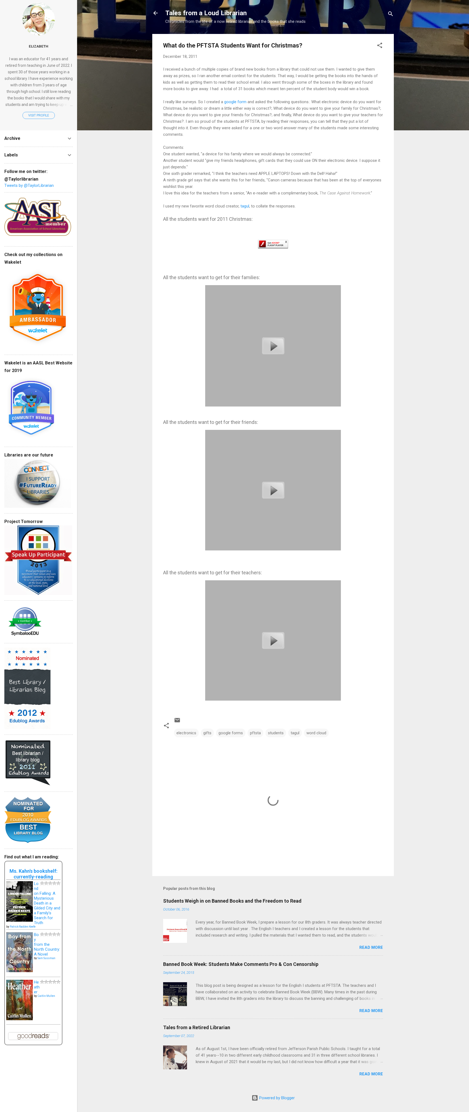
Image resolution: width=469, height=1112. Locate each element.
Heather (37, 987)
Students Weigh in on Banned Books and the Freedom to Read (232, 901)
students (276, 732)
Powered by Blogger (276, 1097)
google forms (230, 732)
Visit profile (38, 115)
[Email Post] (177, 722)
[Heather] (19, 1018)
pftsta (255, 732)
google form (235, 101)
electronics (186, 732)
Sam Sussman (46, 958)
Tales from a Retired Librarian (196, 1027)
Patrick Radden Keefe (23, 926)
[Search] (390, 15)
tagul (244, 206)
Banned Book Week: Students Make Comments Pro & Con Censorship (240, 964)
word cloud (316, 732)
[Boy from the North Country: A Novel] (19, 970)
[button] (379, 46)
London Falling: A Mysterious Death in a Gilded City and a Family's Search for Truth (47, 903)
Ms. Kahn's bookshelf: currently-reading (33, 874)
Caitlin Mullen (46, 995)
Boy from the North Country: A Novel (47, 944)
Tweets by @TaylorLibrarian (29, 185)
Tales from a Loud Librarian (206, 13)
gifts (207, 732)
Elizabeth (38, 46)
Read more (371, 947)
